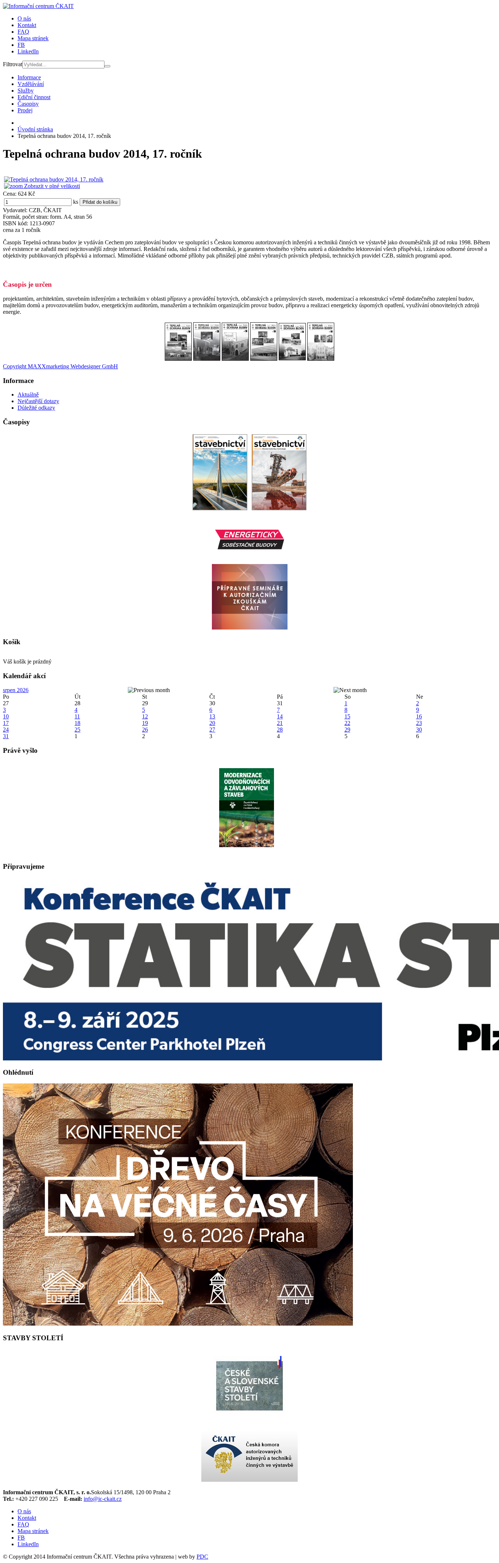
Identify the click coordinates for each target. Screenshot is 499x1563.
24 (6, 729)
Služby (26, 90)
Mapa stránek (33, 38)
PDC (202, 1556)
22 (347, 723)
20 (212, 723)
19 (145, 723)
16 (419, 716)
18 (77, 723)
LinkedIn (28, 51)
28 (280, 729)
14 (280, 716)
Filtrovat (12, 64)
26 (145, 729)
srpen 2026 (15, 690)
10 (6, 716)
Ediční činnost (34, 97)
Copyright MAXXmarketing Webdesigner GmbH (60, 366)
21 (280, 723)
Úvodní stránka (35, 129)
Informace (29, 77)
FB (21, 45)
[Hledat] (107, 66)
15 (347, 716)
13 (212, 716)
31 (6, 736)
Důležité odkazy (36, 408)
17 (6, 723)
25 (77, 729)
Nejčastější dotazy (38, 401)
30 (419, 729)
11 (77, 716)
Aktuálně (28, 394)
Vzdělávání (31, 84)
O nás (24, 18)
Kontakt (27, 25)
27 (212, 729)
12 (145, 716)
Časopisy (28, 104)
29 (347, 729)
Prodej (25, 110)
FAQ (23, 32)
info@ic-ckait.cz (103, 1499)
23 (419, 723)
